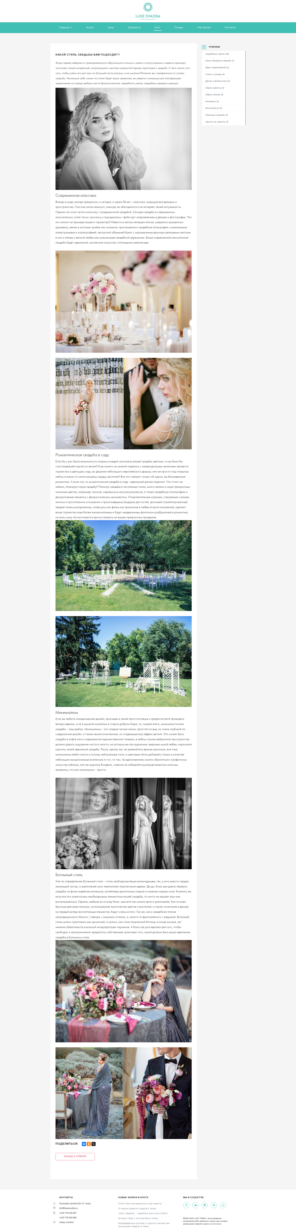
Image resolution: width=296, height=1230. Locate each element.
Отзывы (178, 27)
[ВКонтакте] (84, 1144)
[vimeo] (214, 1205)
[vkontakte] (195, 1205)
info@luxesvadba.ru (68, 1208)
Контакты (230, 27)
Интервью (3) (212, 102)
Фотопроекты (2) (213, 108)
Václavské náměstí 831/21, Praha (75, 1204)
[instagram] (204, 1205)
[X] (93, 1144)
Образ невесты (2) (214, 88)
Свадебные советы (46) (217, 54)
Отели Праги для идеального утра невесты (140, 1204)
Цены (111, 27)
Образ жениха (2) (214, 95)
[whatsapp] (223, 1205)
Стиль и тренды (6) (215, 75)
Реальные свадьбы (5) (216, 115)
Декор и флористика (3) (217, 81)
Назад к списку (75, 1156)
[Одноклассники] (89, 1144)
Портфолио (204, 27)
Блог (157, 27)
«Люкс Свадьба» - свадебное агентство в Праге (142, 1213)
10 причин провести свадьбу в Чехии (137, 1209)
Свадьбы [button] (64, 27)
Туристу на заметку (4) (216, 122)
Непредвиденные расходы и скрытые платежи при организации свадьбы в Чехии (144, 1225)
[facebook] (186, 1205)
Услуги (90, 27)
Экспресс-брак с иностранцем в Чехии (138, 1218)
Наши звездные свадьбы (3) (219, 61)
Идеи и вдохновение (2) (217, 68)
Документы (134, 27)
